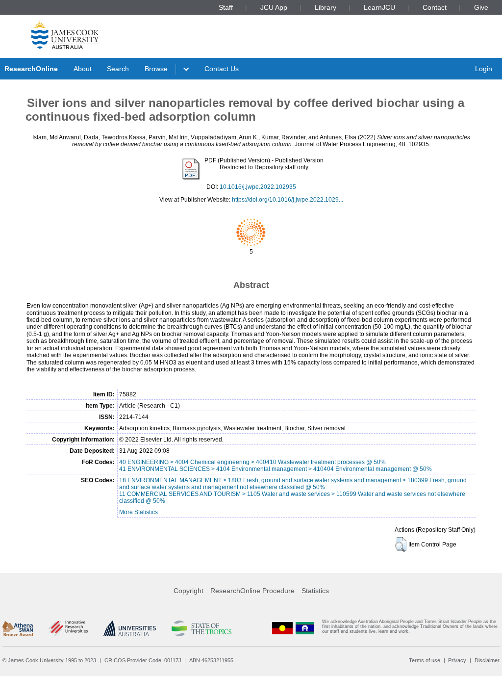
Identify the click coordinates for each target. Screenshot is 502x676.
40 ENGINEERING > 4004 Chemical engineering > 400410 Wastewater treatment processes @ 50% (252, 462)
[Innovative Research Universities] (68, 628)
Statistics (315, 591)
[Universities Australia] (129, 628)
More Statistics (138, 512)
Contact (435, 7)
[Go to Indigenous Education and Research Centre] (282, 628)
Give (481, 7)
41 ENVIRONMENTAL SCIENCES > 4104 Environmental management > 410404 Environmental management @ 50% (275, 469)
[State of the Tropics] (201, 628)
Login (483, 69)
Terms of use (424, 660)
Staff (226, 7)
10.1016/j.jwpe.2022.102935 (258, 186)
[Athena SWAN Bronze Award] (17, 628)
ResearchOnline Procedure (252, 591)
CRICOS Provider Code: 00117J (142, 660)
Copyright (188, 591)
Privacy (457, 660)
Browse (156, 69)
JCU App (273, 7)
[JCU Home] (65, 34)
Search (118, 69)
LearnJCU (379, 7)
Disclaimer (487, 660)
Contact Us (221, 69)
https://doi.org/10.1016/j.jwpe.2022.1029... (287, 199)
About (83, 69)
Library (325, 7)
